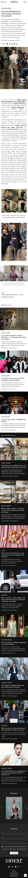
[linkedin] (10, 44)
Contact (14, 870)
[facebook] (5, 44)
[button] (25, 242)
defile (16, 294)
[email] (2, 44)
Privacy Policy (23, 849)
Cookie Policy (14, 875)
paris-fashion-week (7, 294)
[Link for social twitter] (9, 867)
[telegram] (17, 44)
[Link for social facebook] (12, 867)
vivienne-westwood (7, 297)
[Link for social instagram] (15, 867)
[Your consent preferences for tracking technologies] (25, 875)
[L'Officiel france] (14, 2)
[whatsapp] (14, 44)
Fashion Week (6, 8)
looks (21, 294)
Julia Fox (19, 127)
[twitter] (12, 44)
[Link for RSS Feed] (19, 867)
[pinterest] (7, 44)
